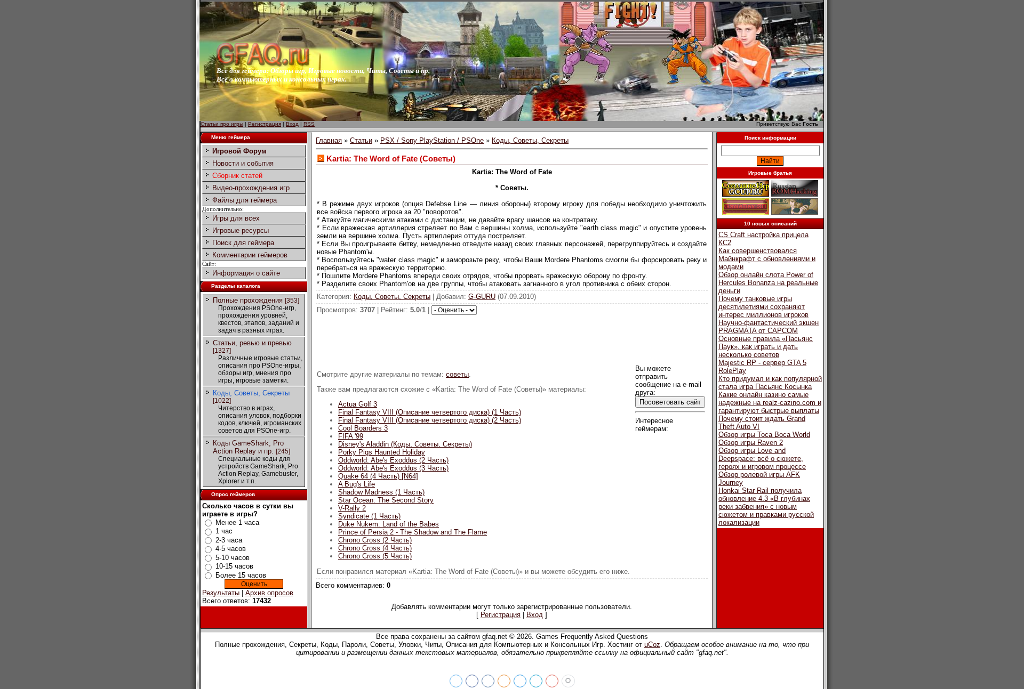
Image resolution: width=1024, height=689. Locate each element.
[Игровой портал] (263, 64)
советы (457, 374)
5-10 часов (232, 558)
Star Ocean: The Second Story (386, 500)
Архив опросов (269, 593)
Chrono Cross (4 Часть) (375, 548)
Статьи (361, 140)
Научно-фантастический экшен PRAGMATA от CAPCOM (768, 327)
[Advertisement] (512, 339)
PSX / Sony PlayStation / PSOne (432, 140)
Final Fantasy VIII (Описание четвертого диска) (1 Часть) (429, 412)
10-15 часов (234, 566)
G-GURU (481, 297)
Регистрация (264, 124)
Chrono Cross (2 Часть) (375, 540)
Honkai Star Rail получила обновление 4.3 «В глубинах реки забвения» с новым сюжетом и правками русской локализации (766, 506)
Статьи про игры (222, 124)
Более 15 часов (240, 575)
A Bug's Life (356, 484)
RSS (309, 124)
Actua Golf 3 (357, 404)
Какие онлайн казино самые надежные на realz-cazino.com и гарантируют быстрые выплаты (769, 403)
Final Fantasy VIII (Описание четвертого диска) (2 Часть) (429, 420)
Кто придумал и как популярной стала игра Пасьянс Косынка (770, 383)
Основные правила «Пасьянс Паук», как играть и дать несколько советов (765, 347)
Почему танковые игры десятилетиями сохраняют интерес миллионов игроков (763, 307)
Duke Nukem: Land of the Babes (388, 524)
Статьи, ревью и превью (252, 343)
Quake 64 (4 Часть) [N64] (378, 476)
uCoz (652, 645)
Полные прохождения (248, 300)
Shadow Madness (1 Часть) (381, 492)
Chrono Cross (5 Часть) (375, 556)
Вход (292, 124)
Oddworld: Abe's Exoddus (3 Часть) (393, 468)
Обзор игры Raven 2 (750, 443)
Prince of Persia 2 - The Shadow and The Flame (412, 532)
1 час (224, 531)
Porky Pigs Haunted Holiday (381, 452)
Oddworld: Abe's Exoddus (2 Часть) (393, 460)
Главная (329, 140)
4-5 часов (230, 549)
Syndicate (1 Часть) (369, 516)
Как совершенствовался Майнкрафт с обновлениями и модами (766, 259)
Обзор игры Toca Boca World (764, 435)
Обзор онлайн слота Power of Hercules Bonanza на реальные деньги (768, 283)
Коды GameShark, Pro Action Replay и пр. (248, 447)
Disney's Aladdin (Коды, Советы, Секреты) (405, 444)
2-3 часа (228, 540)
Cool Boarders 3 (363, 428)
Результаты (220, 593)
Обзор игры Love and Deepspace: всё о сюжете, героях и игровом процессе (762, 459)
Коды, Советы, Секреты (251, 393)
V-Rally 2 (352, 508)
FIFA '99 (350, 436)
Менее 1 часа (237, 522)
